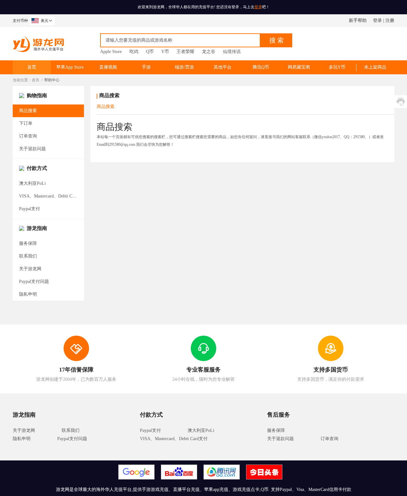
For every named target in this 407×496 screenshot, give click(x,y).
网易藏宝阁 (299, 67)
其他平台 (222, 67)
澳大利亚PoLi (32, 183)
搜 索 (276, 40)
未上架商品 (375, 67)
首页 (31, 67)
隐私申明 (28, 294)
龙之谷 (208, 51)
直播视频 (108, 67)
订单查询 (28, 136)
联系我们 (28, 256)
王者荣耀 (185, 51)
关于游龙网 (30, 268)
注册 (389, 20)
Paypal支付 (29, 208)
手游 (146, 67)
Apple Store (111, 51)
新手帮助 (358, 20)
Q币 (150, 51)
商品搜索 (28, 110)
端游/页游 (184, 67)
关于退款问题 (32, 148)
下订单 (25, 123)
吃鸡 (133, 51)
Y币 (165, 51)
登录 (258, 7)
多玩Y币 (337, 67)
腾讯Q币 (260, 67)
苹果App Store (70, 67)
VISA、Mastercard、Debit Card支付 (53, 196)
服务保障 (28, 243)
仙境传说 (232, 51)
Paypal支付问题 (34, 281)
